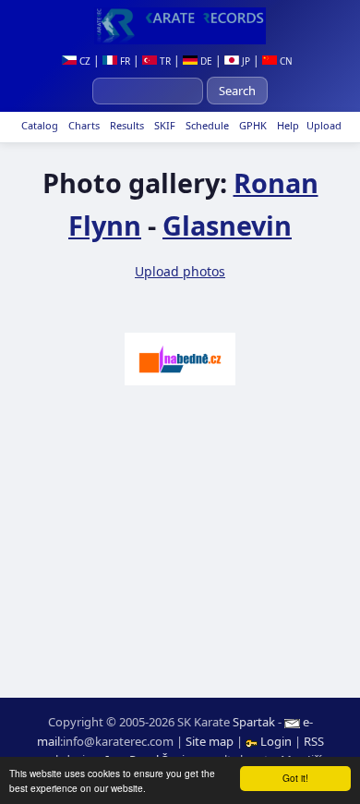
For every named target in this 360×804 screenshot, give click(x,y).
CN (285, 61)
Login (276, 741)
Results (125, 125)
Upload (324, 125)
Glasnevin (227, 225)
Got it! (295, 778)
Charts (83, 125)
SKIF (163, 125)
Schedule (206, 125)
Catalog (38, 125)
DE (205, 61)
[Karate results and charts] (180, 25)
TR (164, 61)
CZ (83, 61)
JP (244, 61)
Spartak (254, 721)
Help (286, 125)
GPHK (251, 125)
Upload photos (180, 271)
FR (123, 61)
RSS (314, 741)
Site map (210, 741)
